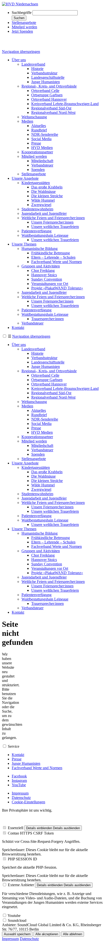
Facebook (19, 776)
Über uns (19, 60)
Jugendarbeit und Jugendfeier (44, 213)
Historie (37, 69)
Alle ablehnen (72, 934)
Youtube (14, 916)
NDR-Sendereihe (44, 134)
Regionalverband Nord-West (53, 112)
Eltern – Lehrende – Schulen (53, 257)
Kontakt (18, 327)
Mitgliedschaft (42, 161)
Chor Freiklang (43, 270)
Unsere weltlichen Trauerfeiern (55, 227)
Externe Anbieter (21, 885)
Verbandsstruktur (44, 73)
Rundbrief (39, 130)
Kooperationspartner (37, 152)
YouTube (19, 785)
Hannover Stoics (44, 275)
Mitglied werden (24, 27)
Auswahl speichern (17, 934)
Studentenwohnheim (37, 209)
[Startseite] (20, 4)
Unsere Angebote (25, 178)
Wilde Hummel (43, 200)
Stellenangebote (24, 22)
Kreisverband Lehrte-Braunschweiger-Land (65, 104)
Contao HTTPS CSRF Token (31, 833)
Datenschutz (21, 798)
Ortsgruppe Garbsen (47, 95)
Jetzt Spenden (22, 31)
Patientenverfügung (36, 231)
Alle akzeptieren (46, 934)
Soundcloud (17, 920)
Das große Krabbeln (47, 187)
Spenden (38, 169)
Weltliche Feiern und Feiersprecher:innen (53, 218)
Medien (27, 121)
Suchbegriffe (22, 12)
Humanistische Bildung (39, 248)
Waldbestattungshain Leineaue (44, 235)
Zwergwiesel (41, 205)
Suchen (19, 18)
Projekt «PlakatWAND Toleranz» (57, 288)
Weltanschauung (34, 117)
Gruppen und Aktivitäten (40, 266)
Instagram (19, 780)
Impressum (20, 793)
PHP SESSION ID (22, 859)
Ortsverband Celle (45, 90)
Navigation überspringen (21, 51)
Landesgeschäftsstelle (47, 77)
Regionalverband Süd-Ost (51, 108)
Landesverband (33, 64)
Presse (36, 143)
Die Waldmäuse (43, 191)
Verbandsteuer (42, 165)
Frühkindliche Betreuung (50, 253)
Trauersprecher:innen (47, 319)
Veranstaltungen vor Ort (49, 284)
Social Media (41, 139)
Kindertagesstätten (35, 183)
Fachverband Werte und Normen (56, 262)
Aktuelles (38, 126)
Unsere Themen (24, 244)
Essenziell (15, 828)
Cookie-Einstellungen (28, 802)
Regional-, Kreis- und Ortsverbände (49, 86)
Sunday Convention (46, 279)
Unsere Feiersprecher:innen (52, 222)
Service (13, 746)
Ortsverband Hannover (49, 99)
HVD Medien (42, 148)
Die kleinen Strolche (47, 196)
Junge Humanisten (45, 82)
